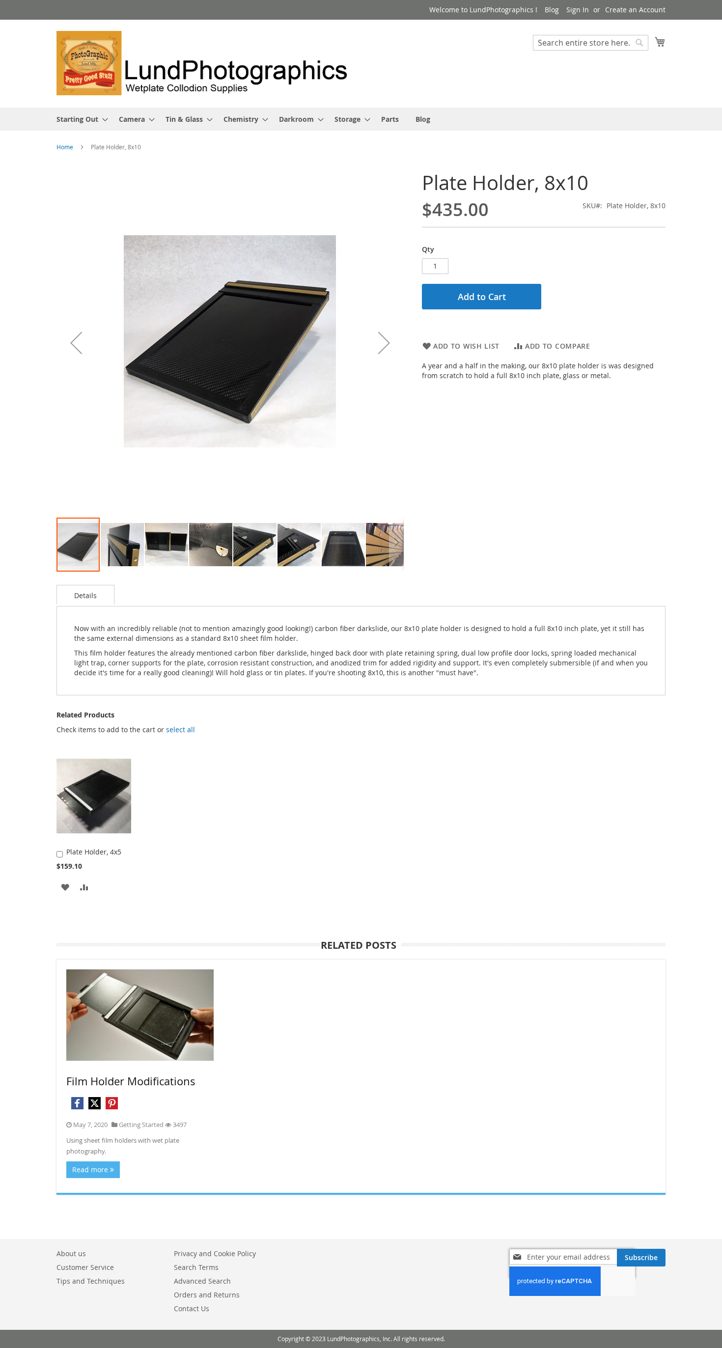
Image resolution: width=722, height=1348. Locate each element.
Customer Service (85, 1267)
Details (85, 595)
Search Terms (196, 1267)
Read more (91, 1169)
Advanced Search (202, 1281)
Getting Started (141, 1124)
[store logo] (208, 63)
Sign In (577, 9)
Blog (552, 9)
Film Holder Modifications (130, 1081)
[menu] (361, 119)
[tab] (85, 595)
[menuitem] (79, 119)
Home (64, 147)
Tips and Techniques (90, 1281)
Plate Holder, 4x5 (93, 851)
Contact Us (191, 1308)
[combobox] (590, 43)
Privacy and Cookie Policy (215, 1253)
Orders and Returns (207, 1294)
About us (71, 1253)
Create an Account (635, 9)
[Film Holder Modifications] (140, 1015)
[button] (76, 343)
